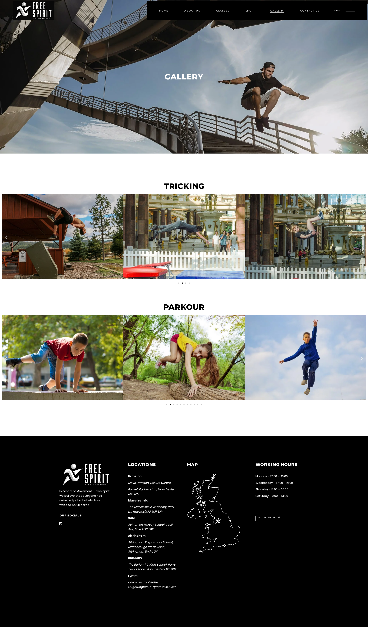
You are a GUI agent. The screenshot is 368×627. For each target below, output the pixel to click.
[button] (6, 237)
